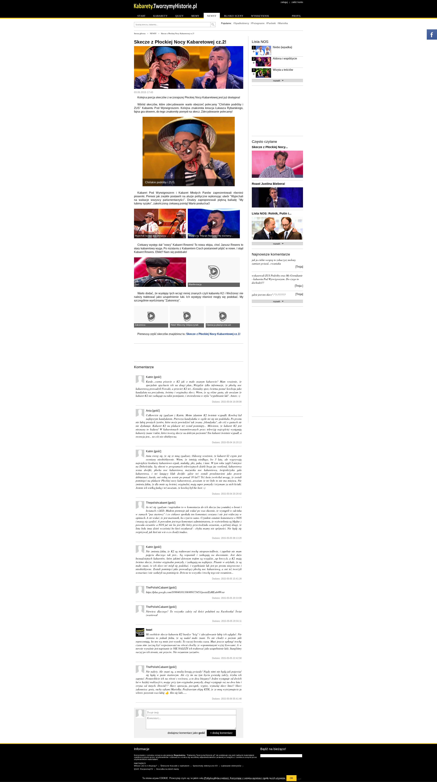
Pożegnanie (258, 23)
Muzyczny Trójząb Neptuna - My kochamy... (211, 235)
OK (291, 778)
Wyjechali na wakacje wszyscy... (151, 235)
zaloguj (284, 2)
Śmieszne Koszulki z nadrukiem (174, 766)
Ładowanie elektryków (231, 766)
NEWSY (153, 33)
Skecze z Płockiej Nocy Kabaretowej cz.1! (213, 334)
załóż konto (297, 2)
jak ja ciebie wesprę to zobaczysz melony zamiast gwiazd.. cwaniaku (274, 261)
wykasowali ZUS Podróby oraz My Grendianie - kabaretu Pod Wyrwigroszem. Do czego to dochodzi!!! (277, 279)
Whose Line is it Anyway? (145, 766)
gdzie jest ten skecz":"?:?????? (269, 294)
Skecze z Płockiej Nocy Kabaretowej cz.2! (177, 33)
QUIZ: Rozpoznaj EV (143, 769)
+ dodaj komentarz (221, 732)
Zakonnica (140, 325)
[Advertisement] (189, 352)
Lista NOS (260, 42)
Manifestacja (195, 284)
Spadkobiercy (242, 23)
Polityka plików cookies (216, 778)
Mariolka (283, 23)
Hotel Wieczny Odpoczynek (185, 325)
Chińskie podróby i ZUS (159, 182)
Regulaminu (180, 755)
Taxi (137, 284)
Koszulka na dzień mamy (167, 769)
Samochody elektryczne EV (205, 766)
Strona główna (139, 33)
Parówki (271, 23)
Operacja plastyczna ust (219, 325)
